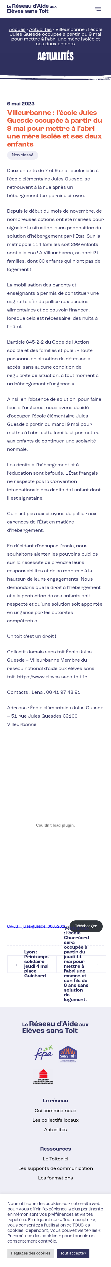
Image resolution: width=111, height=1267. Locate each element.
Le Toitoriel (55, 1159)
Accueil (17, 29)
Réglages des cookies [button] (30, 1253)
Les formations (55, 1178)
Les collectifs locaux (56, 1120)
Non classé (22, 155)
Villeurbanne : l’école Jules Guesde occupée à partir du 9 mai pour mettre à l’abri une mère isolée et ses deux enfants (54, 129)
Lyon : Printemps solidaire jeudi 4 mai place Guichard (32, 964)
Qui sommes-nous (55, 1111)
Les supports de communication (55, 1168)
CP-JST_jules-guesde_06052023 (37, 926)
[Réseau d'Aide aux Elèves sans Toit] (32, 11)
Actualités (40, 29)
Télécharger (86, 926)
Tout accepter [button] (73, 1253)
